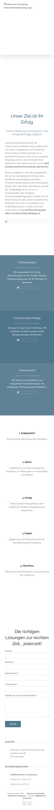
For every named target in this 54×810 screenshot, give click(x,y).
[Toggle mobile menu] (49, 51)
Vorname (9, 651)
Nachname (10, 662)
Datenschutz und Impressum (17, 796)
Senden (12, 724)
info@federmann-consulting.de (23, 774)
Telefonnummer (12, 673)
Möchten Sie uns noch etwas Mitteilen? (21, 695)
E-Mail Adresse (11, 684)
